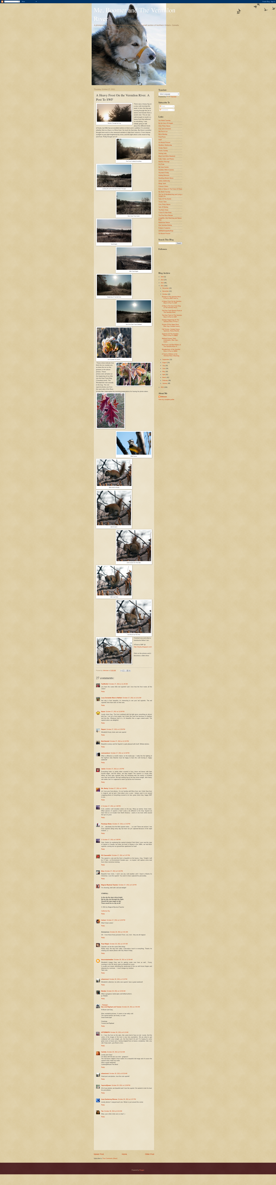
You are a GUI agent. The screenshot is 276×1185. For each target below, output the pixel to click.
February (165, 380)
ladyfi (160, 139)
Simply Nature (162, 148)
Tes (102, 1111)
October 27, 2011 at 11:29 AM (118, 684)
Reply (103, 691)
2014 (162, 277)
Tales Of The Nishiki (164, 199)
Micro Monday (162, 134)
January (165, 383)
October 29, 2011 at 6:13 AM (119, 1032)
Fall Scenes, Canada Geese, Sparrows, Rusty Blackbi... (171, 330)
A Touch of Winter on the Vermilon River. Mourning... (171, 354)
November (165, 291)
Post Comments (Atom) (110, 1158)
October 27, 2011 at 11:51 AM (132, 698)
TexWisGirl (104, 684)
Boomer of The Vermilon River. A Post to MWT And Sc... (171, 297)
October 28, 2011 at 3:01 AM (119, 932)
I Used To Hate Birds (165, 212)
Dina (102, 871)
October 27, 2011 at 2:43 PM (121, 824)
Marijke (103, 991)
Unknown (164, 397)
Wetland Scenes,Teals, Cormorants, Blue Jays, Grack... (170, 340)
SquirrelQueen (106, 1085)
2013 (162, 280)
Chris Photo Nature (164, 126)
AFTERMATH (105, 1032)
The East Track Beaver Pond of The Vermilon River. (172, 311)
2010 (162, 387)
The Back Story (163, 210)
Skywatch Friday (163, 172)
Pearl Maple (105, 944)
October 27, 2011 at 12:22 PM (119, 741)
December (165, 288)
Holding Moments (163, 175)
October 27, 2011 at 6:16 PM (114, 871)
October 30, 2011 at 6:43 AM (113, 1111)
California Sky (105, 911)
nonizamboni (105, 753)
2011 (162, 285)
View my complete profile (166, 399)
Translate (173, 97)
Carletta (103, 1052)
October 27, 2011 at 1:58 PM (112, 806)
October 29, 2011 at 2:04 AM (131, 1007)
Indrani (103, 920)
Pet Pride (161, 164)
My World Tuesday (164, 192)
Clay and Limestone (164, 129)
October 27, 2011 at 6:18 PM (127, 885)
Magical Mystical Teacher (109, 885)
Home (124, 1154)
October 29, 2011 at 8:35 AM (118, 1073)
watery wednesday (164, 181)
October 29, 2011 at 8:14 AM (116, 1052)
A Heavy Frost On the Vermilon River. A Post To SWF (171, 302)
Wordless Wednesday (165, 145)
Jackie (103, 769)
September (166, 359)
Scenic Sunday (163, 150)
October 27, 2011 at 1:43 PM (115, 769)
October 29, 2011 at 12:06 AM (116, 991)
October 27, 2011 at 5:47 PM (121, 855)
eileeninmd (105, 979)
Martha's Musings (163, 161)
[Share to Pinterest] (130, 671)
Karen (103, 711)
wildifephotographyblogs (165, 231)
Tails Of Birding (163, 207)
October (165, 294)
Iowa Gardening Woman (109, 1099)
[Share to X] (125, 671)
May (163, 371)
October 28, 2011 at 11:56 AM (123, 959)
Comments (164, 110)
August (164, 362)
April (164, 374)
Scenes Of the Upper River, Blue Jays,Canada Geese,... (171, 325)
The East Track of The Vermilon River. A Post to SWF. (172, 316)
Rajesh (103, 729)
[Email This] (121, 671)
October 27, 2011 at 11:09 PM (116, 920)
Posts (163, 106)
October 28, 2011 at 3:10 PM (118, 979)
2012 (162, 283)
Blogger (141, 1170)
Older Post (149, 1154)
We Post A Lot (162, 131)
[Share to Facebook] (127, 671)
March (164, 377)
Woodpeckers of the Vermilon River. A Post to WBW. (171, 350)
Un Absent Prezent (164, 142)
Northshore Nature (164, 222)
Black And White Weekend (166, 156)
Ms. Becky (104, 788)
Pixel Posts (162, 137)
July (163, 365)
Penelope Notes (106, 824)
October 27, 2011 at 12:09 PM (115, 711)
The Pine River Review (165, 215)
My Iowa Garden (163, 167)
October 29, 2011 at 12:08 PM (121, 1085)
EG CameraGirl (106, 855)
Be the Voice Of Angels (165, 123)
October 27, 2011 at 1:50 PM (118, 788)
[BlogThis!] (123, 671)
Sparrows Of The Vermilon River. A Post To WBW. (170, 334)
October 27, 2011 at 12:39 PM (120, 753)
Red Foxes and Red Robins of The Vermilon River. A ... (171, 345)
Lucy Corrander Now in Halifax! (111, 698)
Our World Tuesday (164, 120)
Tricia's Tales (162, 202)
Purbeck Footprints (164, 228)
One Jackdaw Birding (165, 225)
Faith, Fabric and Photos (166, 159)
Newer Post (99, 1154)
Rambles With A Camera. (166, 170)
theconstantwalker (107, 959)
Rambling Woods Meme (165, 178)
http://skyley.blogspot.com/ (143, 647)
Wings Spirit (162, 183)
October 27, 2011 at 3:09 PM (112, 839)
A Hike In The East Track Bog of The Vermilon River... (171, 306)
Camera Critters (163, 186)
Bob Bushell (105, 741)
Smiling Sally (162, 153)
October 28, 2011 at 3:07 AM (119, 944)
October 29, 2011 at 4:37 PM (127, 1099)
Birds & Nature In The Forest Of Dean (170, 189)
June (164, 368)
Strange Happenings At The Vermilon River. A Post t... (171, 320)
